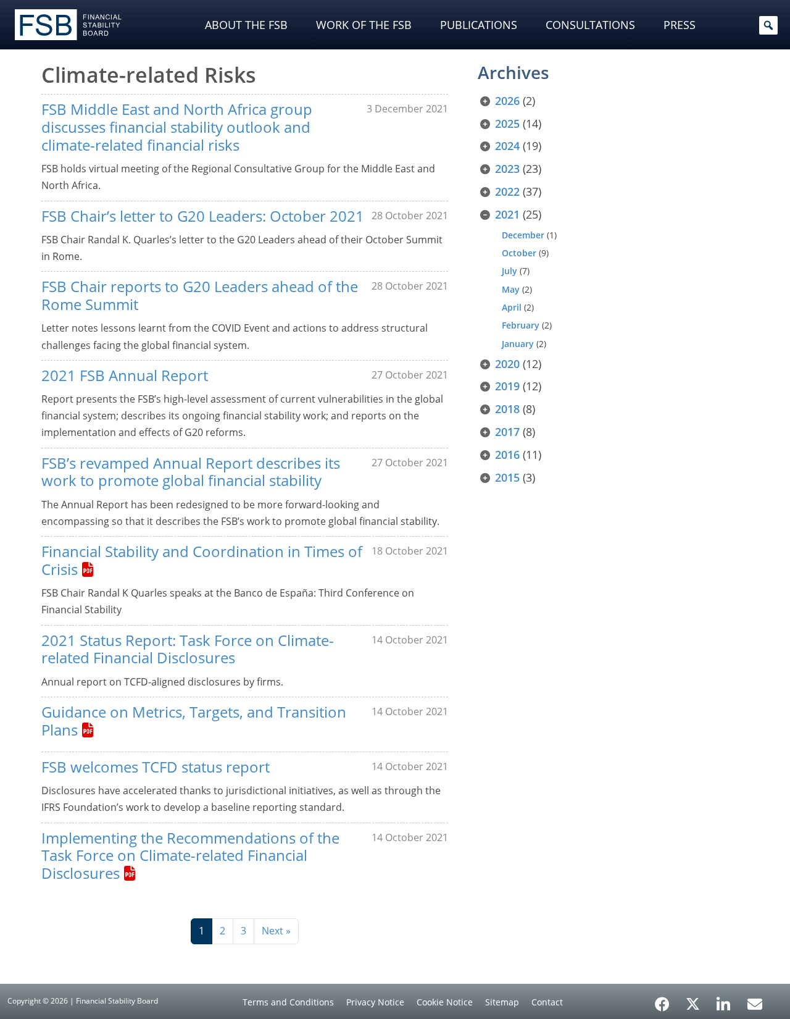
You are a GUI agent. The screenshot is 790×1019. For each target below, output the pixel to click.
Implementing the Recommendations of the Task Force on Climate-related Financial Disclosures (190, 856)
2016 (507, 454)
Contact (547, 1002)
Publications (478, 24)
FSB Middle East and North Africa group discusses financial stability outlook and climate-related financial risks (176, 127)
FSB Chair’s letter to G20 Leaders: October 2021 (202, 216)
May (511, 289)
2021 (507, 214)
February (520, 325)
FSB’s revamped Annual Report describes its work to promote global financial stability (190, 472)
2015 (507, 477)
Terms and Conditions (288, 1002)
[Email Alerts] (754, 1003)
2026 (507, 100)
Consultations (590, 24)
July (509, 271)
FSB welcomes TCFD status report (155, 767)
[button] (768, 25)
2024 (507, 145)
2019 (507, 386)
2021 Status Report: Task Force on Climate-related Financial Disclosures (187, 649)
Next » (276, 930)
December (523, 235)
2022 (507, 191)
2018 (507, 408)
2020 (507, 363)
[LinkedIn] (723, 1000)
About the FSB (246, 24)
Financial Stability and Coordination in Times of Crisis (201, 560)
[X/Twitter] (693, 1003)
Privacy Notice (375, 1002)
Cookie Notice (445, 1002)
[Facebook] (662, 1000)
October (519, 253)
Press (679, 24)
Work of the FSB (364, 24)
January (518, 344)
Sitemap (502, 1002)
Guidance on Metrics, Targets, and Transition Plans (193, 721)
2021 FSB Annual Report (124, 375)
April (512, 307)
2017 (507, 431)
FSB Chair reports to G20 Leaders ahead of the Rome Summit (199, 295)
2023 (507, 168)
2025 (507, 123)
